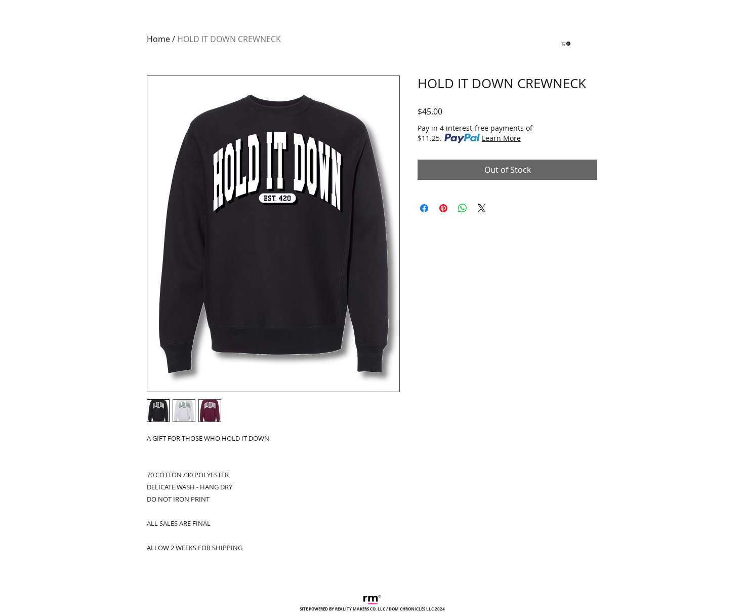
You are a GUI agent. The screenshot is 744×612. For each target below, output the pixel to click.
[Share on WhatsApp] (463, 208)
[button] (566, 44)
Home (158, 39)
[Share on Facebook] (424, 208)
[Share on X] (482, 208)
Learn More (501, 138)
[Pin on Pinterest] (443, 208)
